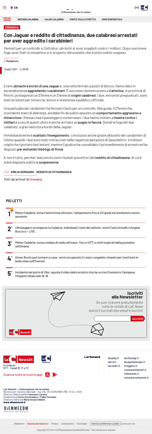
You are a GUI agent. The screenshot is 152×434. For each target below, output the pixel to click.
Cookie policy (67, 423)
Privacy (54, 423)
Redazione (19, 423)
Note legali (82, 423)
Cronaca (36, 179)
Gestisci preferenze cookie (105, 423)
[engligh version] (12, 7)
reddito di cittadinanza (54, 172)
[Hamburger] (4, 7)
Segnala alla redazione (37, 423)
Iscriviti (137, 319)
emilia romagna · (23, 172)
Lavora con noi (128, 423)
